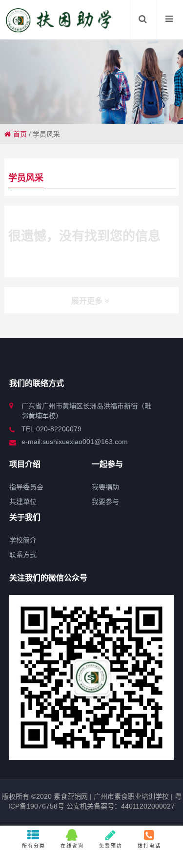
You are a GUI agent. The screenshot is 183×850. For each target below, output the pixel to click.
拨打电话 (149, 846)
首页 (20, 134)
